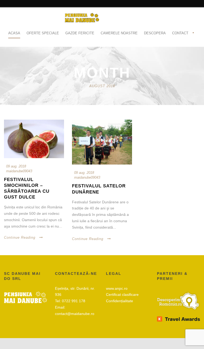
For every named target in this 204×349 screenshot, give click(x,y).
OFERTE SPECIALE (43, 33)
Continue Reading (19, 237)
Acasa (14, 33)
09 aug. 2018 (16, 166)
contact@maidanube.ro (74, 314)
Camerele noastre (119, 33)
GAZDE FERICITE (79, 33)
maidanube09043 (19, 171)
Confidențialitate (119, 301)
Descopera (155, 33)
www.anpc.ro (117, 288)
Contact (180, 33)
